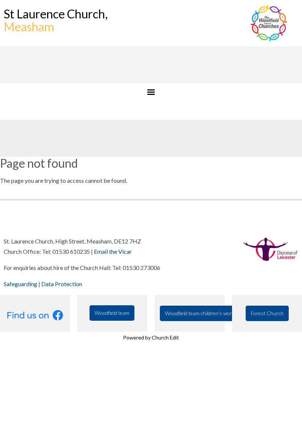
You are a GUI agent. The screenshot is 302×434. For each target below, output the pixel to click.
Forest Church (267, 313)
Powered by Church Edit (151, 337)
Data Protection (61, 283)
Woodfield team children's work (200, 313)
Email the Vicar (113, 251)
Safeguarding (20, 283)
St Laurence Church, (56, 20)
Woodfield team (112, 313)
